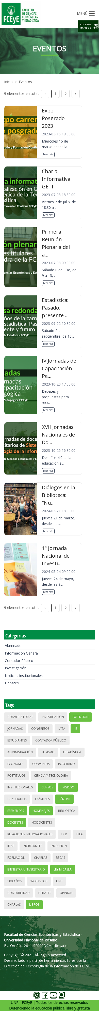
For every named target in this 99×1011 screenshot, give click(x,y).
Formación (16, 857)
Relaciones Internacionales (29, 834)
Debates (12, 683)
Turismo (48, 752)
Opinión (66, 893)
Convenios (41, 764)
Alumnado (13, 645)
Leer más (48, 154)
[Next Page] (76, 94)
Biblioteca (66, 811)
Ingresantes (32, 846)
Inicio (8, 81)
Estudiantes (17, 740)
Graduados (16, 799)
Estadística (72, 752)
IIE (75, 728)
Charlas (40, 857)
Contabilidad (18, 893)
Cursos (47, 787)
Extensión (81, 717)
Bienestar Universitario (26, 869)
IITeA (79, 834)
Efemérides (15, 811)
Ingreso (68, 787)
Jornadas (15, 728)
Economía (15, 764)
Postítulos (16, 775)
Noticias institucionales (24, 675)
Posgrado (66, 764)
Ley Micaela (63, 869)
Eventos (25, 81)
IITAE (10, 846)
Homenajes (41, 811)
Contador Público (19, 660)
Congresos (40, 728)
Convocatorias (20, 717)
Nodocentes (41, 822)
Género (64, 799)
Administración (20, 752)
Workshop (38, 881)
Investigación (15, 668)
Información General (22, 653)
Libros (34, 904)
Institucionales (20, 787)
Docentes (15, 822)
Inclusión (59, 846)
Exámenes (42, 799)
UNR (59, 881)
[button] (88, 26)
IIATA (61, 728)
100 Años (14, 881)
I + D (64, 834)
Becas (60, 857)
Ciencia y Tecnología (51, 775)
